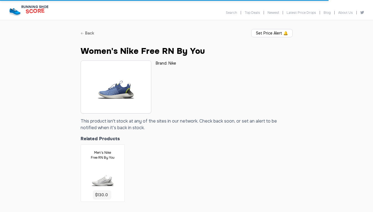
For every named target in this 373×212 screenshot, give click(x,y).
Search (231, 12)
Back (89, 33)
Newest (273, 12)
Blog (327, 12)
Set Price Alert (272, 33)
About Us (345, 12)
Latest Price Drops (301, 12)
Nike (172, 63)
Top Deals (252, 12)
